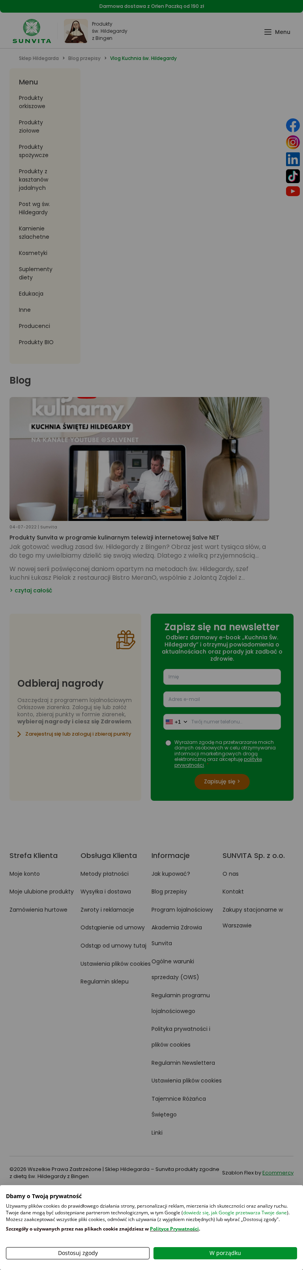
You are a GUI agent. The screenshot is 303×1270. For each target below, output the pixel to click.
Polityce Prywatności (174, 1228)
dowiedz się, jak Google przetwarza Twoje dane (235, 1212)
